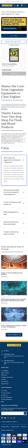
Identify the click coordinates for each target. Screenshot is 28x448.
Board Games (5, 383)
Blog (2, 401)
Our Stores (4, 390)
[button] (14, 5)
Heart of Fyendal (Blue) (9, 64)
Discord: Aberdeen (6, 399)
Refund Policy (15, 426)
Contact (6, 350)
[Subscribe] (25, 413)
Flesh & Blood (5, 373)
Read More (4, 276)
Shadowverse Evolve (7, 377)
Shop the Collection (10, 28)
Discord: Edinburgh (6, 397)
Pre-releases (4, 370)
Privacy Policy (5, 426)
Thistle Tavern (10, 430)
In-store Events (5, 393)
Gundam (3, 379)
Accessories (4, 381)
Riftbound (4, 375)
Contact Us (4, 395)
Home (3, 12)
